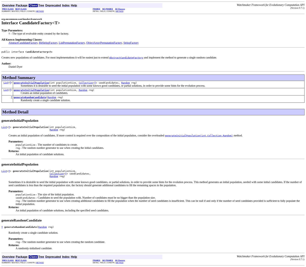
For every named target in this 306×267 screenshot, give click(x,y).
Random (125, 82)
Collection (86, 82)
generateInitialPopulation (31, 82)
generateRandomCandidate (30, 97)
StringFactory (131, 42)
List (6, 82)
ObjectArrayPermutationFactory (104, 42)
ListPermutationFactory (72, 42)
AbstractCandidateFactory (23, 42)
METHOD (40, 11)
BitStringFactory (48, 42)
